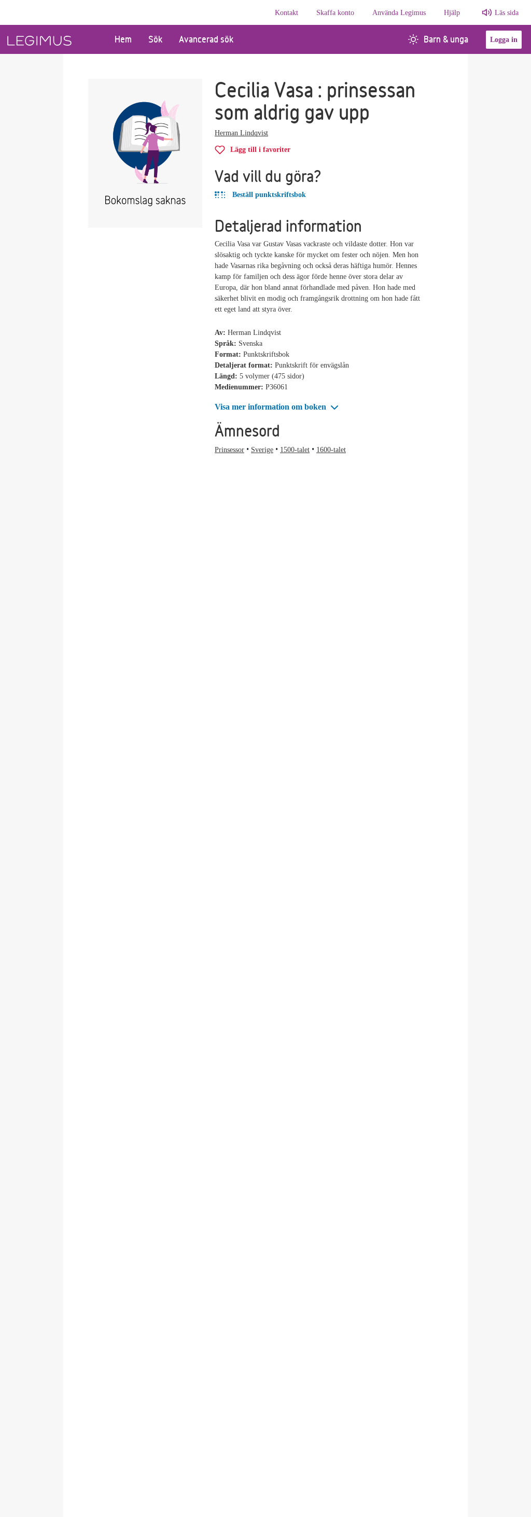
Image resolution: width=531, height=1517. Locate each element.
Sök (155, 39)
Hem (123, 39)
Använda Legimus (399, 13)
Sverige (262, 450)
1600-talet (331, 450)
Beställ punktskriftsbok (268, 195)
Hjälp (452, 13)
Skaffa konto (335, 13)
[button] (278, 407)
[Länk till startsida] (53, 39)
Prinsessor (229, 450)
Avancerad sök (206, 39)
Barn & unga (446, 39)
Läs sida (507, 13)
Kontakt (286, 13)
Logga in (504, 40)
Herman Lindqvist (241, 133)
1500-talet (295, 450)
